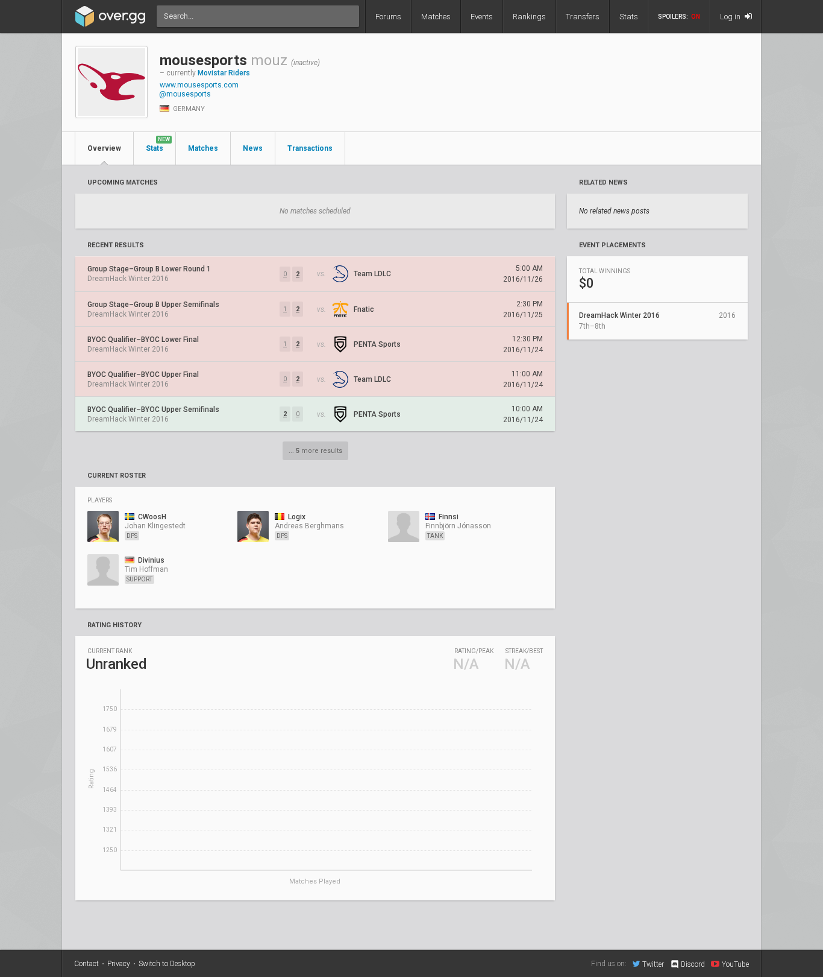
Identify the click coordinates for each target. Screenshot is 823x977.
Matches (436, 16)
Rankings (529, 16)
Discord (693, 964)
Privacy (118, 963)
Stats (628, 16)
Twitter (653, 964)
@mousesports (185, 94)
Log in (731, 16)
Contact (86, 963)
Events (482, 16)
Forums (388, 16)
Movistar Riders (224, 73)
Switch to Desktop (167, 963)
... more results (315, 451)
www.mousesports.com (199, 85)
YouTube (735, 964)
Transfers (582, 16)
